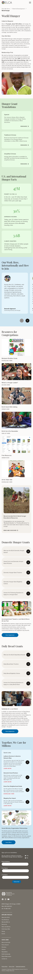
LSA (27, 60)
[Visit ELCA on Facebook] (3, 899)
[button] (29, 2)
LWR (3, 62)
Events (3, 933)
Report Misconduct (6, 956)
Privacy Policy (5, 966)
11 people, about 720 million (14, 24)
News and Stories (6, 926)
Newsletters (5, 952)
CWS (15, 60)
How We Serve (5, 919)
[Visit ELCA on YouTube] (8, 899)
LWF (19, 58)
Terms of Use (11, 966)
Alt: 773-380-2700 (6, 908)
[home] (7, 2)
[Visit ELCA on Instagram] (5, 899)
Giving (3, 931)
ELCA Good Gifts (6, 929)
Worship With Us (6, 922)
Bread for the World (7, 60)
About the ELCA (6, 917)
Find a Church (5, 945)
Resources (4, 924)
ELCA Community (6, 954)
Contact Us (4, 959)
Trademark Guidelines (20, 966)
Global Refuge (21, 60)
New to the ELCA (6, 942)
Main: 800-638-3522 (7, 906)
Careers (4, 949)
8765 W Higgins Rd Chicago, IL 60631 (11, 904)
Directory (4, 947)
